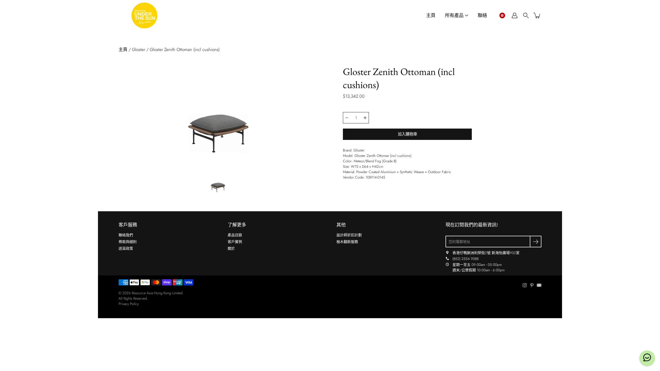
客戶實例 (235, 241)
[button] (502, 15)
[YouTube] (539, 285)
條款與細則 (128, 241)
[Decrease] (347, 117)
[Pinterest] (532, 285)
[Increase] (365, 117)
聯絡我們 (126, 235)
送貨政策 (126, 248)
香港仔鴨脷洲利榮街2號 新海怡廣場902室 (485, 252)
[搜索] (526, 15)
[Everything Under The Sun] (144, 15)
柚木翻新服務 (347, 241)
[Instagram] (524, 285)
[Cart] (537, 15)
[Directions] (447, 252)
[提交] (535, 241)
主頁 (430, 15)
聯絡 (482, 15)
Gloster (138, 49)
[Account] (514, 15)
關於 (231, 248)
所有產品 (454, 15)
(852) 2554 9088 (465, 258)
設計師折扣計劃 (349, 235)
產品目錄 (235, 235)
